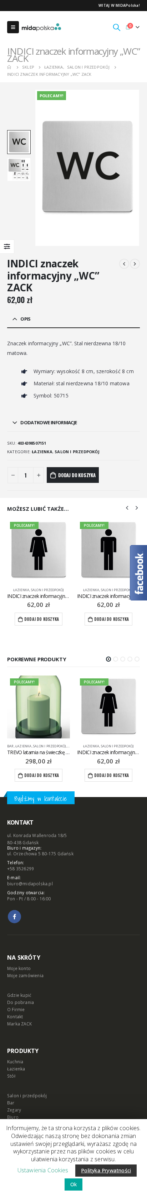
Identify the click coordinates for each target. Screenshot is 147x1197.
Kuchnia (15, 1061)
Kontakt (15, 1016)
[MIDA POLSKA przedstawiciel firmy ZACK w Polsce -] (41, 27)
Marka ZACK (19, 1024)
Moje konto (19, 968)
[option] (18, 141)
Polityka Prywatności (106, 1170)
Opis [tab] (25, 319)
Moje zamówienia (25, 975)
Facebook (14, 916)
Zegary (14, 1110)
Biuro (13, 1117)
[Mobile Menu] (13, 27)
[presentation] (43, 168)
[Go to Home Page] (9, 67)
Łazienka (42, 451)
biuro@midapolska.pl (30, 883)
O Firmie (16, 1009)
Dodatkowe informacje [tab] (48, 422)
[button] (108, 659)
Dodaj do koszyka (77, 475)
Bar (11, 1103)
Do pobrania (20, 1002)
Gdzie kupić (19, 995)
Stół (11, 1076)
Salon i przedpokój (77, 451)
